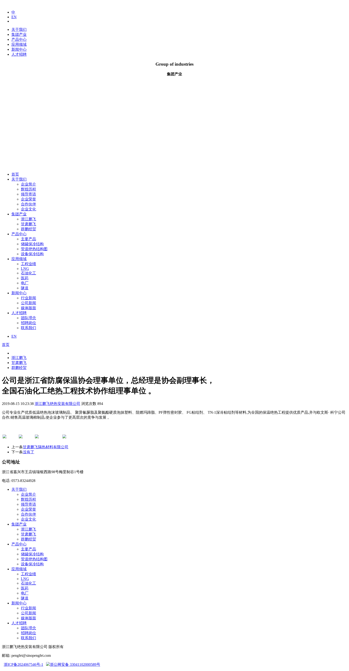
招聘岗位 (28, 323)
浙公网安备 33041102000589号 (75, 664)
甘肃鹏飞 (28, 224)
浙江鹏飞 (28, 219)
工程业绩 (28, 264)
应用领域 (19, 44)
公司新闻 (28, 303)
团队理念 (28, 318)
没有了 (28, 452)
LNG (25, 269)
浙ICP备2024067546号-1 (23, 664)
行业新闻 (28, 298)
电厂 (24, 283)
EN (14, 17)
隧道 (24, 288)
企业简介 (28, 184)
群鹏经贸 (28, 229)
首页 (15, 174)
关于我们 (19, 29)
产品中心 (19, 39)
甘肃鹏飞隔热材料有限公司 (45, 447)
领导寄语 (28, 194)
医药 (24, 278)
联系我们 (28, 328)
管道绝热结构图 (34, 249)
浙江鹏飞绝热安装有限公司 (57, 404)
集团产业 (19, 34)
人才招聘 (19, 54)
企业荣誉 (28, 199)
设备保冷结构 (32, 254)
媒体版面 (28, 308)
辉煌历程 (28, 189)
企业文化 (28, 209)
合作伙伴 (28, 204)
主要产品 (28, 239)
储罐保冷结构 (32, 244)
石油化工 (28, 273)
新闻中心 (19, 49)
